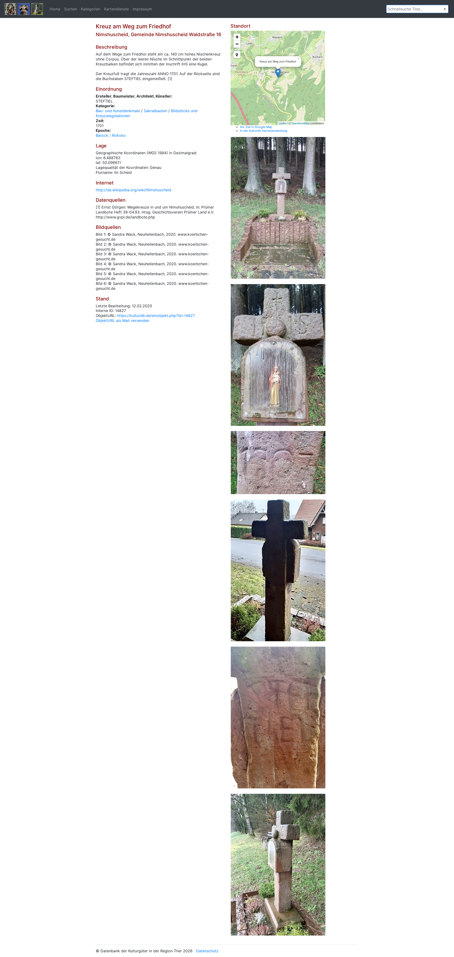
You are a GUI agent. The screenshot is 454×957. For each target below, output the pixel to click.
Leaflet (283, 123)
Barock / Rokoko (111, 135)
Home (55, 9)
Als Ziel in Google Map (256, 127)
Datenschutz (207, 950)
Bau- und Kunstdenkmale (118, 110)
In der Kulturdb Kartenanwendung (263, 130)
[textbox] (417, 9)
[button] (445, 9)
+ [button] (237, 37)
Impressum (142, 9)
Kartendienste (116, 9)
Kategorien (90, 9)
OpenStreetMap (300, 123)
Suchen (70, 9)
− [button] (237, 44)
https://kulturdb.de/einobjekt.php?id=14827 (156, 315)
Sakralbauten (155, 110)
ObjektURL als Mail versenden (122, 320)
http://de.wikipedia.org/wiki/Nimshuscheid (133, 190)
